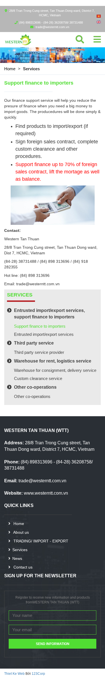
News (17, 558)
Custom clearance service (38, 378)
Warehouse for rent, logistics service (52, 361)
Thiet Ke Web (14, 674)
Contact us (22, 567)
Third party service (34, 343)
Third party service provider (39, 352)
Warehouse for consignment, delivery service (55, 370)
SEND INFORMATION (52, 644)
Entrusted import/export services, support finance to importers (49, 313)
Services (19, 549)
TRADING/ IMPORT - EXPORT (40, 541)
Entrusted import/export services (44, 334)
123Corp (38, 674)
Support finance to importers (40, 326)
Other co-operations (35, 387)
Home (9, 68)
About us (20, 532)
